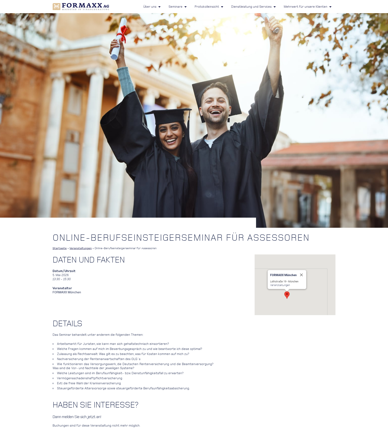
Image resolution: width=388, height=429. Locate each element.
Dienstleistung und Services (251, 6)
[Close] (301, 275)
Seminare (175, 6)
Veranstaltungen (81, 248)
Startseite (60, 248)
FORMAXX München (67, 292)
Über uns (149, 6)
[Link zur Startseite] (81, 6)
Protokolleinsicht (207, 6)
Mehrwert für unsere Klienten (305, 6)
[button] (287, 295)
